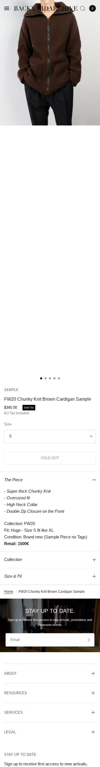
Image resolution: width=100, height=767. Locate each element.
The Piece (13, 479)
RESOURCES (15, 693)
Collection (13, 559)
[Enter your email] (88, 640)
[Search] (82, 8)
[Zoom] (50, 62)
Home (8, 592)
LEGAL (10, 732)
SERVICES (13, 712)
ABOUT (10, 673)
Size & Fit (13, 576)
